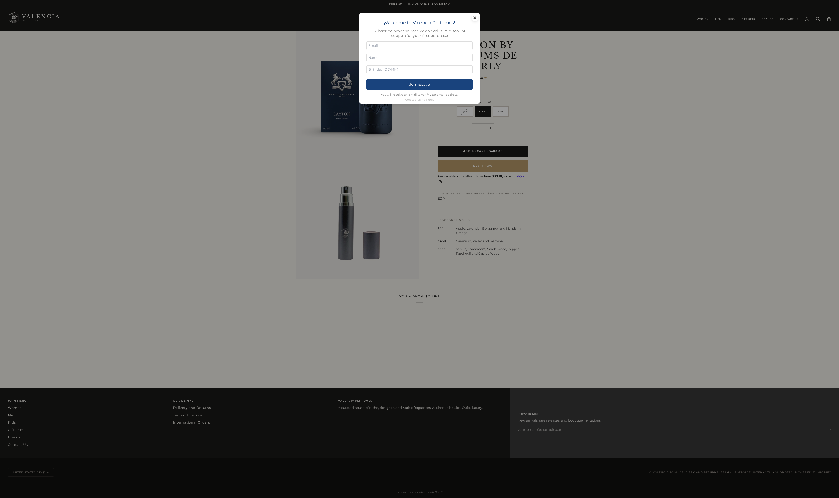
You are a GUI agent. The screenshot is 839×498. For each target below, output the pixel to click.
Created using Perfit (419, 99)
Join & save (419, 84)
